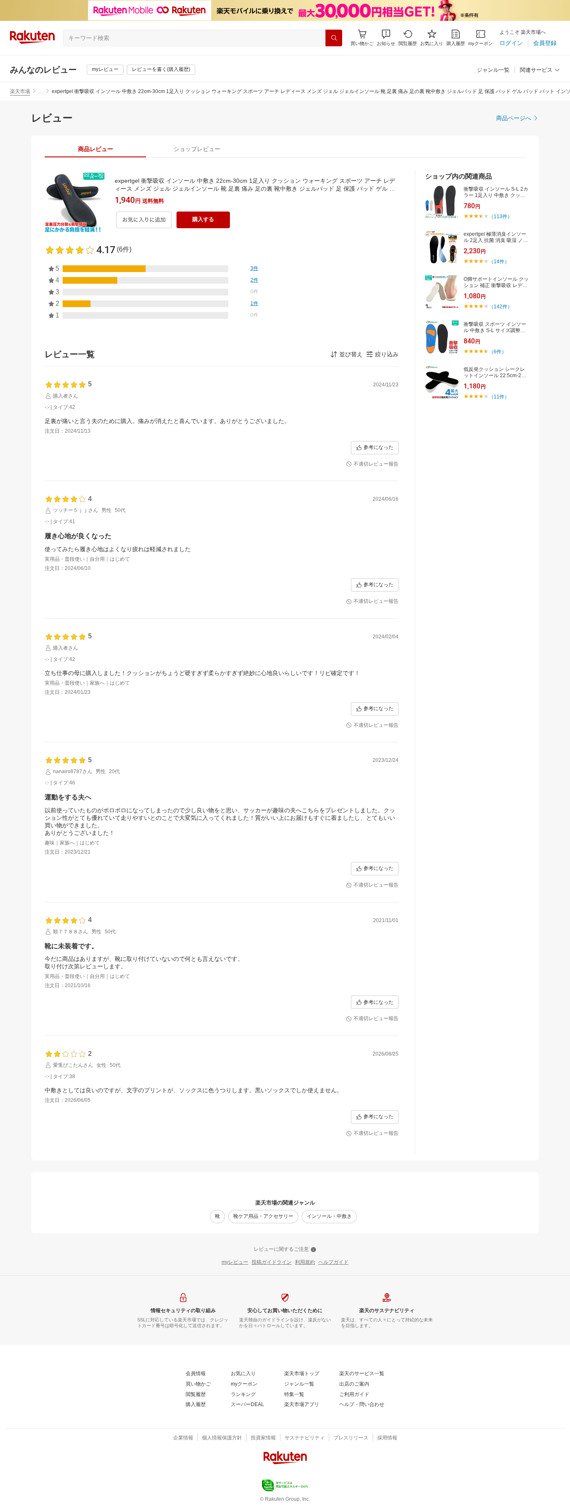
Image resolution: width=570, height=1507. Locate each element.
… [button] (40, 91)
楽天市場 (20, 91)
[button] (386, 37)
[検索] (333, 38)
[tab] (95, 149)
